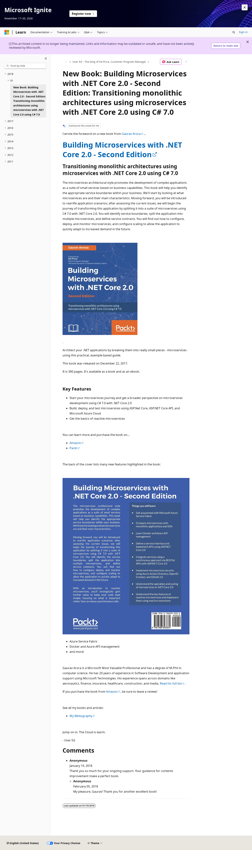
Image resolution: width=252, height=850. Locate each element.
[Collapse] (46, 59)
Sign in (243, 32)
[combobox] (25, 66)
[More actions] (186, 62)
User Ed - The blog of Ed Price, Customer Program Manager (109, 61)
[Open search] (233, 32)
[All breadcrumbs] (66, 62)
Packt (73, 448)
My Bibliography (81, 716)
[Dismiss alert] (245, 7)
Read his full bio (171, 683)
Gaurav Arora (131, 134)
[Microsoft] (6, 32)
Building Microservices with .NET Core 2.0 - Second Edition (122, 149)
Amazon (75, 443)
